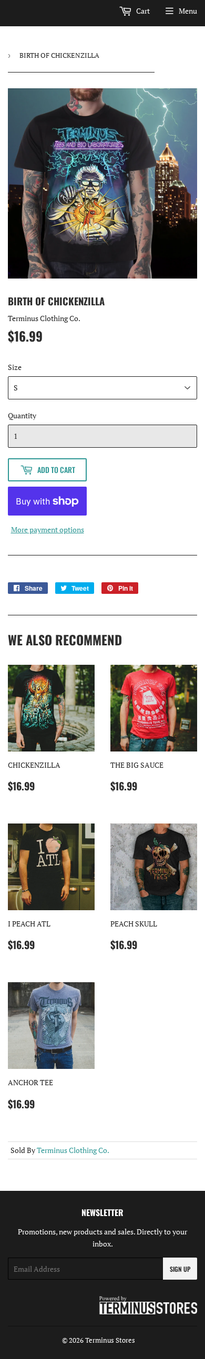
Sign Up (180, 1268)
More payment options (47, 529)
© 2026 (73, 1340)
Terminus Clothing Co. (73, 1150)
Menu (188, 11)
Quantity (22, 415)
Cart (142, 11)
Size (15, 367)
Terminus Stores (110, 1340)
